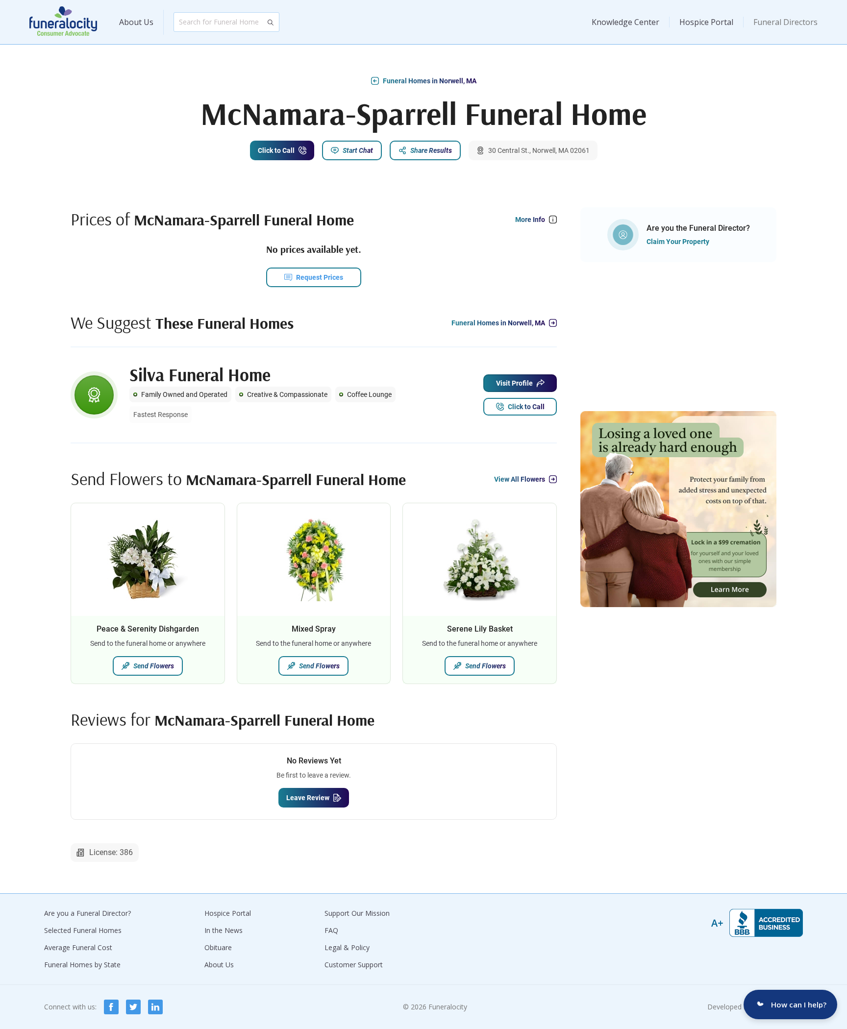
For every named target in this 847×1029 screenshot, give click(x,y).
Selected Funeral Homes (83, 930)
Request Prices (319, 277)
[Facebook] (111, 1007)
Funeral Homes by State (82, 964)
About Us (136, 22)
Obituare (218, 947)
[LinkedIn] (155, 1007)
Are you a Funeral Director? (87, 913)
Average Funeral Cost (78, 947)
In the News (223, 930)
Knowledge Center (625, 22)
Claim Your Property (678, 241)
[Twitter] (133, 1007)
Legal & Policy (347, 947)
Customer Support (353, 964)
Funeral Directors (785, 22)
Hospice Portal (706, 22)
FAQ (331, 930)
